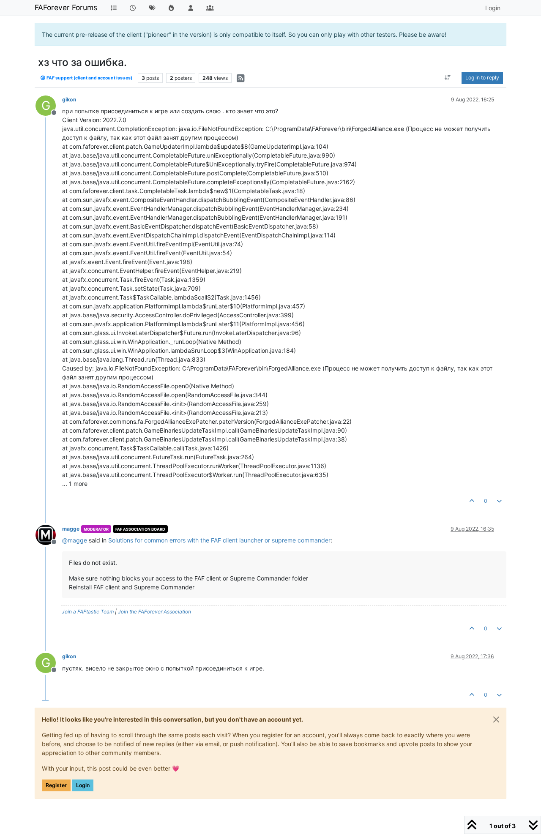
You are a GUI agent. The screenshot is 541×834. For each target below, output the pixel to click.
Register (56, 785)
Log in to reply (482, 77)
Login (83, 785)
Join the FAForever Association (154, 611)
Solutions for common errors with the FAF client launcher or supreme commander (219, 540)
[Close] (496, 719)
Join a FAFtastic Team (88, 611)
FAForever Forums (66, 7)
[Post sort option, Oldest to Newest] (448, 78)
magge (70, 529)
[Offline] (49, 534)
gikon (69, 99)
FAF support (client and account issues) (89, 78)
